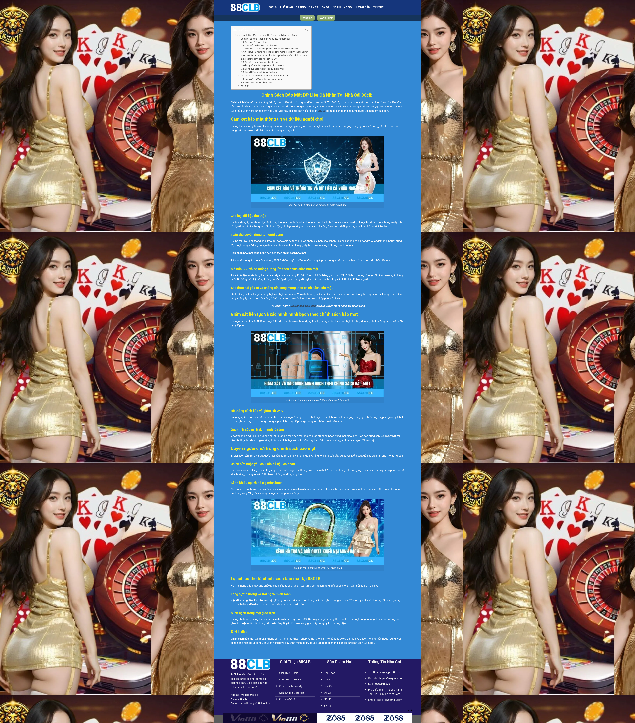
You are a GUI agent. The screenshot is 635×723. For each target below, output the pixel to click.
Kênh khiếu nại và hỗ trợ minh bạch (261, 72)
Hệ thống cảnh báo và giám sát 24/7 (261, 59)
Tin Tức (378, 7)
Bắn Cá (313, 7)
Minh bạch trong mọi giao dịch (258, 82)
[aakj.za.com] (247, 7)
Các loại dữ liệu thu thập (256, 42)
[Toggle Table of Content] (304, 30)
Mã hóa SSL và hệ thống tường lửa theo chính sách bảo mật (271, 49)
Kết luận (245, 86)
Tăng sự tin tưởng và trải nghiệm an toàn (263, 79)
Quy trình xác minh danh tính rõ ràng (261, 62)
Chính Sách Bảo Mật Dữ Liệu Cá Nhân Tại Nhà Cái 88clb (266, 35)
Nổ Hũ (337, 7)
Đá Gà (325, 7)
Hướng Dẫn (362, 7)
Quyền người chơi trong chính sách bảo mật (263, 65)
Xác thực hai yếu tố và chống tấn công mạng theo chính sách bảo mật (276, 52)
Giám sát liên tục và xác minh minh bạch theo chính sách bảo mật (274, 55)
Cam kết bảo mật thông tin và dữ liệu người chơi (265, 38)
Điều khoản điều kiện (303, 305)
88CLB (273, 7)
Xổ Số (348, 7)
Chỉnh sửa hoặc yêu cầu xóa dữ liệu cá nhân (264, 69)
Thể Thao (286, 7)
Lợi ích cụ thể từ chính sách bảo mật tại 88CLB (264, 75)
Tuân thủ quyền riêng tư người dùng (261, 45)
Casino (301, 7)
